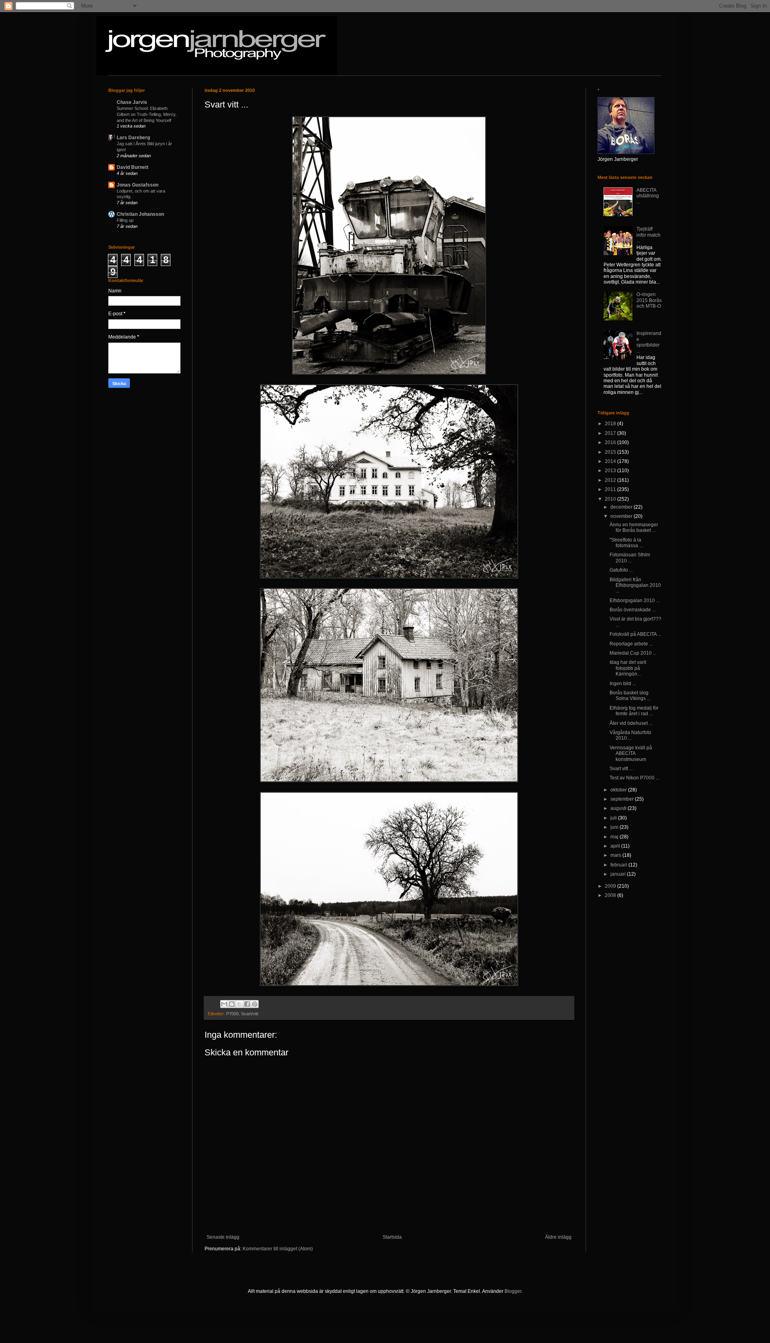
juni (615, 827)
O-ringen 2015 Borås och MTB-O (649, 300)
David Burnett (132, 167)
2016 (611, 442)
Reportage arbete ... (631, 644)
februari (619, 865)
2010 (611, 499)
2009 (611, 886)
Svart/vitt (249, 1013)
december (622, 507)
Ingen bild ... (623, 683)
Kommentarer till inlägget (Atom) (278, 1249)
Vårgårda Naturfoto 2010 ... (630, 735)
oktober (619, 790)
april (615, 846)
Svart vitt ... (621, 768)
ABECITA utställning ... (647, 196)
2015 (611, 452)
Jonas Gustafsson (137, 185)
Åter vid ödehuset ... (631, 723)
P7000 (232, 1013)
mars (616, 855)
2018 (611, 423)
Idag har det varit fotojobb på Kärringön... (628, 668)
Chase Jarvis (132, 102)
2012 (611, 480)
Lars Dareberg (133, 137)
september (622, 799)
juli (614, 818)
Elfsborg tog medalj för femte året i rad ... (634, 710)
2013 (611, 470)
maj (615, 837)
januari (618, 874)
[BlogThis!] (232, 1004)
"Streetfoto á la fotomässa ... (626, 542)
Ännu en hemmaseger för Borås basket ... (634, 527)
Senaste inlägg (223, 1237)
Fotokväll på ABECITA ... (635, 634)
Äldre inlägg (558, 1237)
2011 (611, 489)
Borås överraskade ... (633, 610)
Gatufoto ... (621, 570)
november (622, 516)
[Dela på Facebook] (247, 1004)
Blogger (513, 1291)
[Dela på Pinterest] (255, 1004)
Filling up (125, 220)
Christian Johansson (140, 214)
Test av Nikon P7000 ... (634, 778)
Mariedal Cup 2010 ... (633, 653)
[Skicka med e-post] (224, 1004)
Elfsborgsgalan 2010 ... (635, 600)
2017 (611, 433)
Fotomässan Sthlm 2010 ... (630, 557)
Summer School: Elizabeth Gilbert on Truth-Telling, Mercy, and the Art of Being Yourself (146, 114)
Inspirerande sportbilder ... (648, 342)
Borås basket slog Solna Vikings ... (630, 695)
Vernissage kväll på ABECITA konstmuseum (631, 753)
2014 (611, 461)
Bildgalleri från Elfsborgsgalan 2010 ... (635, 585)
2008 (611, 895)
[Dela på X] (239, 1004)
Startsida (392, 1237)
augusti (619, 808)
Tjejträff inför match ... (648, 234)
